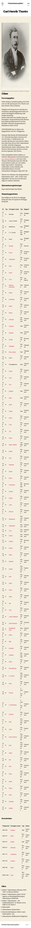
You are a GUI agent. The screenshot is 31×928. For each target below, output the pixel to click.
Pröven (11, 693)
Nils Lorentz (12, 352)
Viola (10, 729)
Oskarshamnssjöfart (15, 3)
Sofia (10, 590)
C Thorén (11, 676)
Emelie (11, 339)
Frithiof (11, 541)
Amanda (11, 648)
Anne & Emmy (13, 737)
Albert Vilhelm (13, 444)
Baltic (10, 358)
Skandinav (12, 519)
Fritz (10, 458)
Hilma (10, 753)
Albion (10, 451)
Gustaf (11, 491)
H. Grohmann (13, 705)
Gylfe (10, 418)
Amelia (11, 808)
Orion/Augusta (13, 623)
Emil (10, 745)
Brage (10, 313)
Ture (10, 610)
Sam (10, 722)
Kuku (10, 398)
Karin (10, 795)
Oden (10, 583)
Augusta (11, 333)
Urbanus (11, 326)
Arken (10, 635)
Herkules (11, 464)
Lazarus (11, 714)
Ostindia (11, 319)
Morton (11, 511)
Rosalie (11, 246)
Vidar (10, 596)
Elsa (10, 766)
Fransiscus (12, 485)
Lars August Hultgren (9, 159)
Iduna (10, 272)
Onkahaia (11, 299)
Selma (10, 548)
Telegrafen (12, 259)
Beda (10, 781)
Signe (10, 554)
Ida (10, 603)
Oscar (10, 252)
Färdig (11, 411)
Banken (11, 561)
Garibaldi (11, 346)
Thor (10, 279)
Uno (10, 384)
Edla (10, 266)
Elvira (10, 478)
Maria (10, 292)
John (10, 505)
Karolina (11, 801)
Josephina (13, 854)
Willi (10, 641)
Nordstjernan (12, 668)
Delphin (11, 391)
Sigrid (10, 306)
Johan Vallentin (13, 616)
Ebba (10, 788)
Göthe (11, 498)
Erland (11, 569)
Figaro (11, 535)
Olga (10, 683)
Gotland (11, 655)
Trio (10, 431)
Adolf (10, 404)
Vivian (10, 371)
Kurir (10, 576)
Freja (10, 774)
